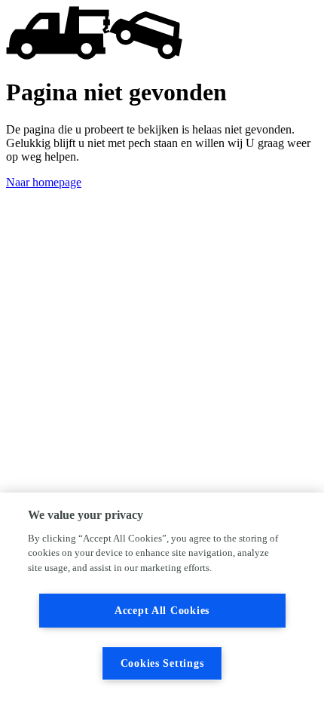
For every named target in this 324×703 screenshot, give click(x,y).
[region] (162, 598)
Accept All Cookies (162, 610)
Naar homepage (43, 182)
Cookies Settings (162, 663)
